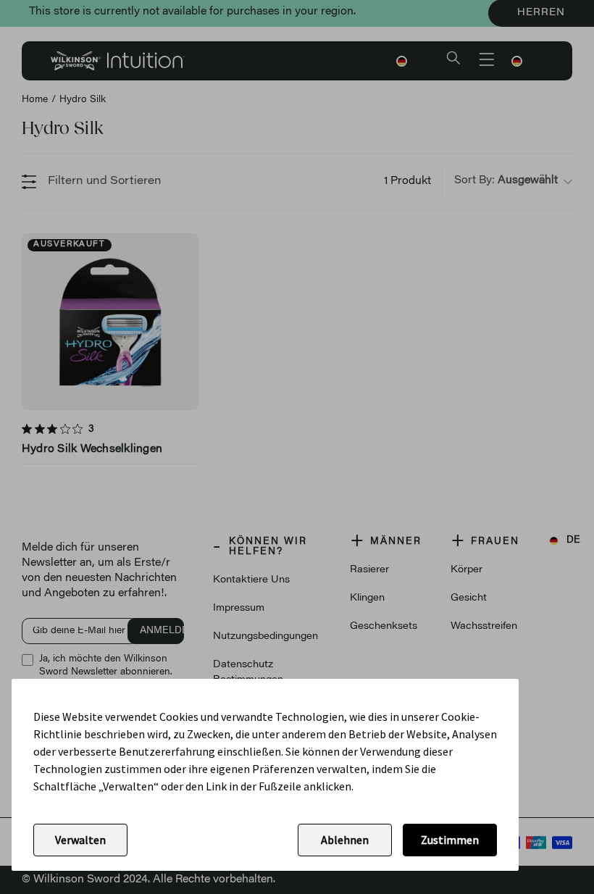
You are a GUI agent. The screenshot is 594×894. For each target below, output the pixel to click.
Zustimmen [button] (450, 839)
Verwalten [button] (80, 839)
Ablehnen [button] (345, 839)
